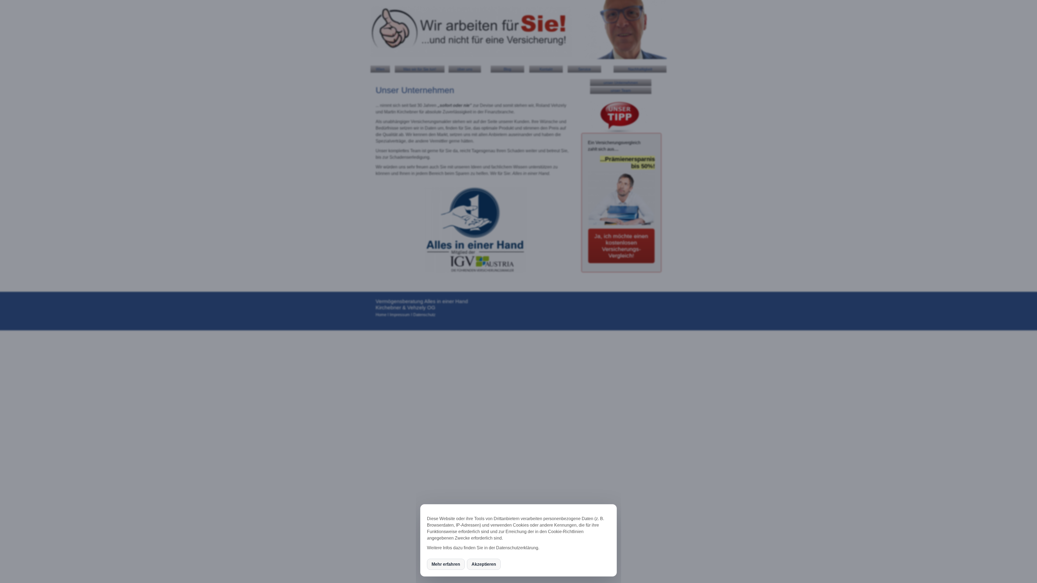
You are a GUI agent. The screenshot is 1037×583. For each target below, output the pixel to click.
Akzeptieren (484, 564)
